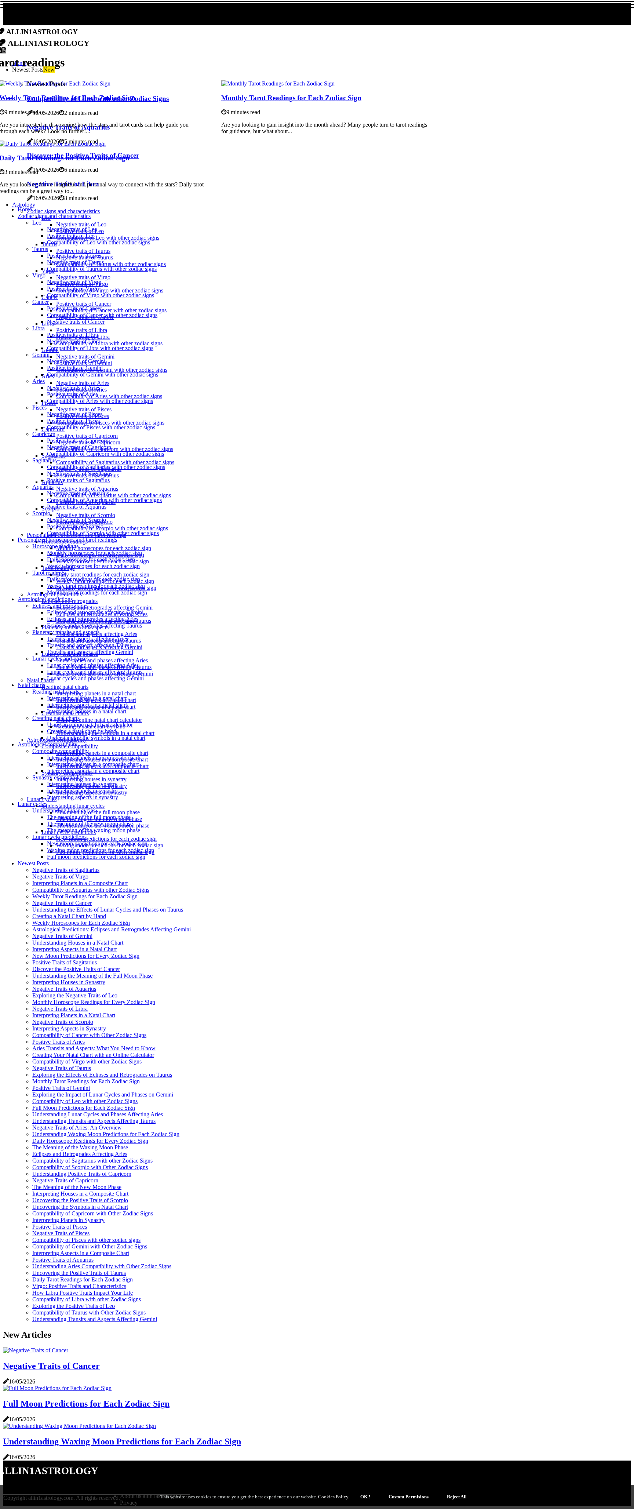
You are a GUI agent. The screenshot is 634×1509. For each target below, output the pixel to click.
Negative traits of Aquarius (87, 489)
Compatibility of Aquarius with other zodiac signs (113, 495)
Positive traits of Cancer (83, 304)
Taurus (40, 249)
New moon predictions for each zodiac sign (106, 839)
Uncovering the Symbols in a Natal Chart (80, 1207)
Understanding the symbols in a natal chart (96, 738)
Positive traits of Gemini (75, 368)
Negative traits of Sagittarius (79, 473)
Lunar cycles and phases (60, 658)
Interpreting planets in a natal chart (96, 693)
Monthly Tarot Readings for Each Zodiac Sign (291, 98)
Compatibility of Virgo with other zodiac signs (109, 290)
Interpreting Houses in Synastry (68, 982)
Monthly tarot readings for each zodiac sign (97, 592)
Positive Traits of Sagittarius (64, 962)
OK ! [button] (365, 1496)
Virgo (38, 275)
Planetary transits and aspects (65, 632)
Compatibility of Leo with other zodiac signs (107, 237)
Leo (36, 222)
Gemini (41, 355)
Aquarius (43, 487)
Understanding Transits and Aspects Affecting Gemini (94, 1319)
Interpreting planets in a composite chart (102, 753)
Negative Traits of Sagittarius (65, 870)
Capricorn (43, 434)
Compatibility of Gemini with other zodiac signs (111, 370)
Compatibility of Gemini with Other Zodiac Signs (89, 1246)
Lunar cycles (32, 804)
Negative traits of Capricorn (79, 447)
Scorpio (41, 513)
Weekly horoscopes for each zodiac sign (93, 566)
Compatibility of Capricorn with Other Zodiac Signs (92, 1213)
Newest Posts (33, 863)
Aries (38, 381)
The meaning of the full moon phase (98, 812)
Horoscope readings (55, 546)
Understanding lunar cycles (73, 806)
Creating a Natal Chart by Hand (69, 916)
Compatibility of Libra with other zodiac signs (109, 343)
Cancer (40, 302)
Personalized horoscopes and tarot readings (67, 540)
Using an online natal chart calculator (99, 720)
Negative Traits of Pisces (61, 1233)
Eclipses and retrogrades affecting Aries (92, 619)
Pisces (39, 407)
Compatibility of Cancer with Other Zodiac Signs (89, 1035)
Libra (38, 328)
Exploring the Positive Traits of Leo (73, 1306)
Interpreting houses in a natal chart (86, 711)
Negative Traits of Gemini (62, 936)
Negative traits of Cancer (76, 322)
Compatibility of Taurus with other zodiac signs (111, 264)
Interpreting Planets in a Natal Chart (73, 1015)
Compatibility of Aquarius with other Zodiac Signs (90, 890)
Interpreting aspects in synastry (82, 797)
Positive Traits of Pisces (59, 1226)
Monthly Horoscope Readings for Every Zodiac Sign (93, 1002)
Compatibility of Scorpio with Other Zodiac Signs (90, 1167)
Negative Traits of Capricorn (65, 1180)
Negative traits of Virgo (83, 277)
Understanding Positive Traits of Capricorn (81, 1174)
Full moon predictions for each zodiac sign (96, 857)
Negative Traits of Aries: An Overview (77, 1127)
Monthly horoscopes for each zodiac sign (103, 548)
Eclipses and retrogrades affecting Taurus (94, 625)
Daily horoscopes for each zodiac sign (91, 559)
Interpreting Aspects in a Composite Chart (80, 1253)
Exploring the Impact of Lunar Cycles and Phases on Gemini (102, 1094)
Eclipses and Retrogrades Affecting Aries (79, 1154)
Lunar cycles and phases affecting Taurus (94, 672)
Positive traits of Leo (71, 236)
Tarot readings (48, 573)
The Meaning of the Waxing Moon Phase (80, 1147)
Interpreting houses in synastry (91, 779)
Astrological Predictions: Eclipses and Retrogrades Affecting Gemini (111, 929)
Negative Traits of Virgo (60, 876)
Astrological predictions (45, 599)
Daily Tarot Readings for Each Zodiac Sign (82, 1279)
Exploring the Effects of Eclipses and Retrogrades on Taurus (102, 1075)
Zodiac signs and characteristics (63, 211)
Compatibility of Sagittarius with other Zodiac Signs (92, 1160)
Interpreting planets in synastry (82, 791)
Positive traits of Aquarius (76, 506)
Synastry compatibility (58, 777)
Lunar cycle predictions (59, 837)
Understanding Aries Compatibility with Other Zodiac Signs (101, 1266)
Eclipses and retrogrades (60, 606)
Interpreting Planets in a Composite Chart (80, 883)
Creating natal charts (56, 718)
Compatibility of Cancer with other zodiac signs (111, 310)
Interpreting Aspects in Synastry (69, 1028)
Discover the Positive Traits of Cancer (76, 969)
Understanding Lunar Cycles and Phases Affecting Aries (97, 1114)
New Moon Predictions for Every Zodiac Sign (85, 956)
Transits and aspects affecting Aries (87, 639)
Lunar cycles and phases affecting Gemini (95, 678)
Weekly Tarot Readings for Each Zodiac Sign (85, 896)
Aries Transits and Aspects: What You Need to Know (94, 1048)
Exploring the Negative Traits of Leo (74, 995)
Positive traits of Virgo (73, 289)
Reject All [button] (457, 1496)
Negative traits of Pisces (84, 409)
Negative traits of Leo (81, 224)
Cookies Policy (332, 1496)
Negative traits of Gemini (85, 356)
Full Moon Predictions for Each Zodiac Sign (83, 1108)
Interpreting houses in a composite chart (93, 764)
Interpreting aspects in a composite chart (93, 771)
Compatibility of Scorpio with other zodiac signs (112, 528)
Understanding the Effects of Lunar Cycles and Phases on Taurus (107, 909)
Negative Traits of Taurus (61, 1068)
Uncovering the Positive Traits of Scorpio (80, 1200)
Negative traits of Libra (74, 341)
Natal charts (31, 685)
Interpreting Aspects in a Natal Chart (74, 949)
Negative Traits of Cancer (62, 903)
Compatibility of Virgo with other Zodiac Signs (87, 1061)
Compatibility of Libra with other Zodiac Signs (86, 1299)
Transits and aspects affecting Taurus (89, 645)
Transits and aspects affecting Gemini (90, 652)
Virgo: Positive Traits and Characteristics (79, 1286)
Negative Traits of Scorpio (62, 1022)
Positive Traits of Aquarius (63, 1260)
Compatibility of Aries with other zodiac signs (109, 396)
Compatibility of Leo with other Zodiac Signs (85, 1101)
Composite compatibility (60, 751)
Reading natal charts (64, 687)
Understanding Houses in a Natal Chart (77, 942)
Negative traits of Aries (82, 383)
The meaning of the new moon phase (90, 824)
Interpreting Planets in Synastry (68, 1220)
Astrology (23, 204)
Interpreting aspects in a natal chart (87, 705)
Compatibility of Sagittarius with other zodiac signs (115, 462)
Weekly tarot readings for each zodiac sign (96, 586)
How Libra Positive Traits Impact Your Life (82, 1293)
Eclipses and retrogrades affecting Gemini (104, 607)
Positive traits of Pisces (73, 421)
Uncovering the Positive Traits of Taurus (79, 1273)
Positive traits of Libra (81, 330)
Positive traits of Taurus (83, 251)
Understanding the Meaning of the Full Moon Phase (92, 975)
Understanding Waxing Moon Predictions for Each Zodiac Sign (105, 1134)
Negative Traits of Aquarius (64, 989)
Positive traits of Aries (72, 394)
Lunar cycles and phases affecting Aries (102, 660)
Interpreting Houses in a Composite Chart (80, 1193)
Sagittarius (44, 460)
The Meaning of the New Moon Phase (76, 1187)
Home (25, 209)
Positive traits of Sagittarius (78, 480)
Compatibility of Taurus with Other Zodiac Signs (89, 1312)
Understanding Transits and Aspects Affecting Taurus (94, 1121)
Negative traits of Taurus (75, 262)
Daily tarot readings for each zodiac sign (102, 574)
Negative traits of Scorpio (85, 515)
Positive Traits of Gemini (61, 1088)
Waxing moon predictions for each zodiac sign (100, 850)
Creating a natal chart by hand (81, 731)
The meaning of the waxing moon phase (93, 830)
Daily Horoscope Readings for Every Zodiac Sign (90, 1141)
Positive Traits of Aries (58, 1042)
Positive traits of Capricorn (87, 436)
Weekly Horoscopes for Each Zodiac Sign (81, 923)
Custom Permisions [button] (409, 1496)
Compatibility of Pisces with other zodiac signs (110, 422)
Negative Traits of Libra (60, 1009)
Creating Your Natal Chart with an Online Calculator (93, 1055)
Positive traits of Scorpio (75, 526)
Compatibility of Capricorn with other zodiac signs (114, 449)
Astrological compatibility (47, 744)
